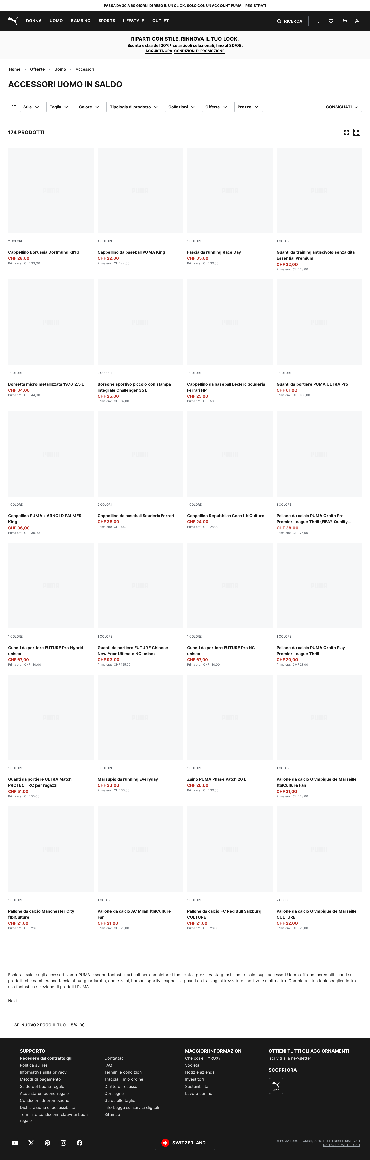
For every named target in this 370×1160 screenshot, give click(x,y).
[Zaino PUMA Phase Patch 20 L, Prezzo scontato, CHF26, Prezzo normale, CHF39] (230, 733)
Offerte (37, 69)
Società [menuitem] (192, 1065)
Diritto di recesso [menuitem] (120, 1086)
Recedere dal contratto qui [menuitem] (46, 1058)
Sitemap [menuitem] (112, 1114)
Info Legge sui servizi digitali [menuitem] (131, 1107)
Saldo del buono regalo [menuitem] (42, 1086)
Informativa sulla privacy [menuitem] (43, 1072)
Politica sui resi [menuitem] (34, 1065)
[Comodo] (356, 132)
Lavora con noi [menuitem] (199, 1093)
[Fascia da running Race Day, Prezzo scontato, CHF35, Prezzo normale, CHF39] (230, 206)
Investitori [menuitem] (194, 1079)
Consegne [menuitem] (114, 1093)
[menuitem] (34, 21)
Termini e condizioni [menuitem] (123, 1072)
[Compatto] (346, 132)
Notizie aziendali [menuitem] (201, 1072)
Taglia (55, 106)
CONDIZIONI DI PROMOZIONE (199, 51)
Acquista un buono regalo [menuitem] (44, 1093)
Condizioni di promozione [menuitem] (44, 1100)
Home (15, 69)
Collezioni (178, 106)
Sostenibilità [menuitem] (196, 1086)
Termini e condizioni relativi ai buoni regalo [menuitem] (54, 1117)
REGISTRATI (255, 5)
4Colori (105, 241)
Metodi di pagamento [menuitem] (40, 1079)
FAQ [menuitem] (108, 1065)
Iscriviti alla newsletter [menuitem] (290, 1058)
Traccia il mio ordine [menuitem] (123, 1079)
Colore (85, 106)
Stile (27, 106)
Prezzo (244, 106)
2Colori (15, 241)
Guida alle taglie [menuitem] (119, 1100)
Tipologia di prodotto (130, 106)
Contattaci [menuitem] (114, 1058)
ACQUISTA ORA (158, 51)
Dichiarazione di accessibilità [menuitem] (47, 1107)
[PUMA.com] (12, 21)
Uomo (60, 69)
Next (12, 1000)
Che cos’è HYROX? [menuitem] (202, 1058)
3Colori (284, 373)
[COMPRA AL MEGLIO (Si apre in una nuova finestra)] (276, 1086)
